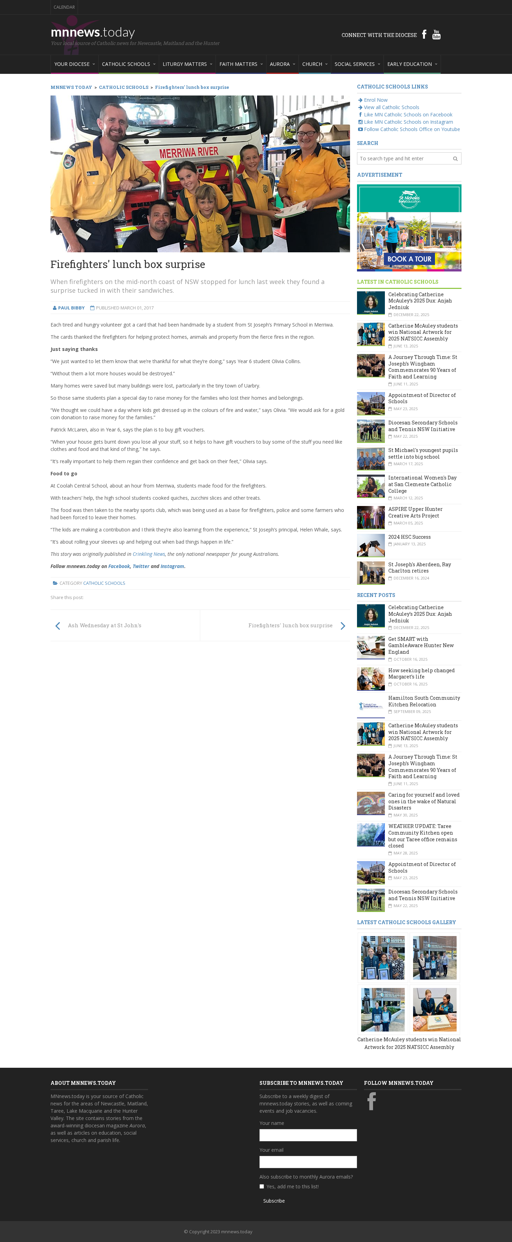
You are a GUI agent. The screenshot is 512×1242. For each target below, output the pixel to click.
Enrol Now (376, 100)
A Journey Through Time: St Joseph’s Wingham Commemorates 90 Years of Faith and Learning (422, 367)
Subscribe (274, 1200)
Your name (271, 1123)
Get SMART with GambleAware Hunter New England (421, 645)
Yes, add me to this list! (292, 1186)
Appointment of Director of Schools (422, 398)
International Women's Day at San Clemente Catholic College (422, 484)
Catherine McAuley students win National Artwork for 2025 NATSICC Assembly (423, 332)
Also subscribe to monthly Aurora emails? (306, 1176)
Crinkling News (149, 554)
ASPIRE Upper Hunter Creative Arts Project (415, 512)
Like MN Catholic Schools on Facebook (408, 114)
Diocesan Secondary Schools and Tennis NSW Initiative (423, 425)
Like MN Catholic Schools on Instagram (408, 121)
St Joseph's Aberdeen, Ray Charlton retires (419, 567)
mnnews (93, 31)
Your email (271, 1150)
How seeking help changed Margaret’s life (421, 673)
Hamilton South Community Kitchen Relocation (424, 701)
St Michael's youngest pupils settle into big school (423, 453)
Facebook (119, 566)
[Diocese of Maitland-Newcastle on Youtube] (436, 34)
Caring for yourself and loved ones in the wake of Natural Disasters (424, 801)
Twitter (141, 566)
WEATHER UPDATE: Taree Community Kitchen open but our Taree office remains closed (422, 836)
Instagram (172, 566)
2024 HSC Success (409, 537)
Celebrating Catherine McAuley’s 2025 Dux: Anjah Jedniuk (420, 300)
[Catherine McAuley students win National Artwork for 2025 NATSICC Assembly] (383, 957)
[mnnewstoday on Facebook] (424, 34)
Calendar (64, 7)
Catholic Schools (104, 583)
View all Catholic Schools (391, 107)
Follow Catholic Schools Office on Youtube (412, 129)
